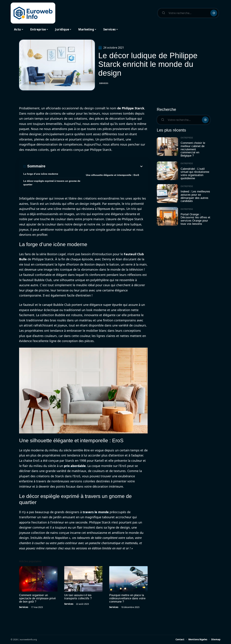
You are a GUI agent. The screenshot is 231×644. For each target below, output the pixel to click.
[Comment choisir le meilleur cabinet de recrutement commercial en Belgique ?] (167, 146)
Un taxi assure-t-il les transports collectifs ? (78, 597)
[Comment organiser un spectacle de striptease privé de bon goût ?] (38, 579)
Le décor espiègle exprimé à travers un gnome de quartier (51, 183)
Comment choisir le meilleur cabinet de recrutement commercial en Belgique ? (193, 149)
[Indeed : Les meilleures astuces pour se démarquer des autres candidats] (167, 193)
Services (103, 83)
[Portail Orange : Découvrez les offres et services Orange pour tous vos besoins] (167, 216)
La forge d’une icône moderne (40, 173)
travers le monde (96, 512)
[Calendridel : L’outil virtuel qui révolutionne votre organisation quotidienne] (167, 170)
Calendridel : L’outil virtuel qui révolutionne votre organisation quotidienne (195, 173)
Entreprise (187, 137)
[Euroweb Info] (33, 13)
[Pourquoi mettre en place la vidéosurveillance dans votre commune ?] (128, 579)
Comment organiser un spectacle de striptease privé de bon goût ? (37, 598)
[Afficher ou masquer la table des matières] (94, 166)
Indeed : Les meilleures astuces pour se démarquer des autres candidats (195, 196)
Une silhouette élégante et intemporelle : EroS (112, 175)
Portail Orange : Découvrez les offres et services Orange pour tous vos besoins (195, 219)
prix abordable (75, 466)
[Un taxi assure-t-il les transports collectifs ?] (83, 579)
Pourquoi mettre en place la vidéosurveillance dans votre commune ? (127, 598)
